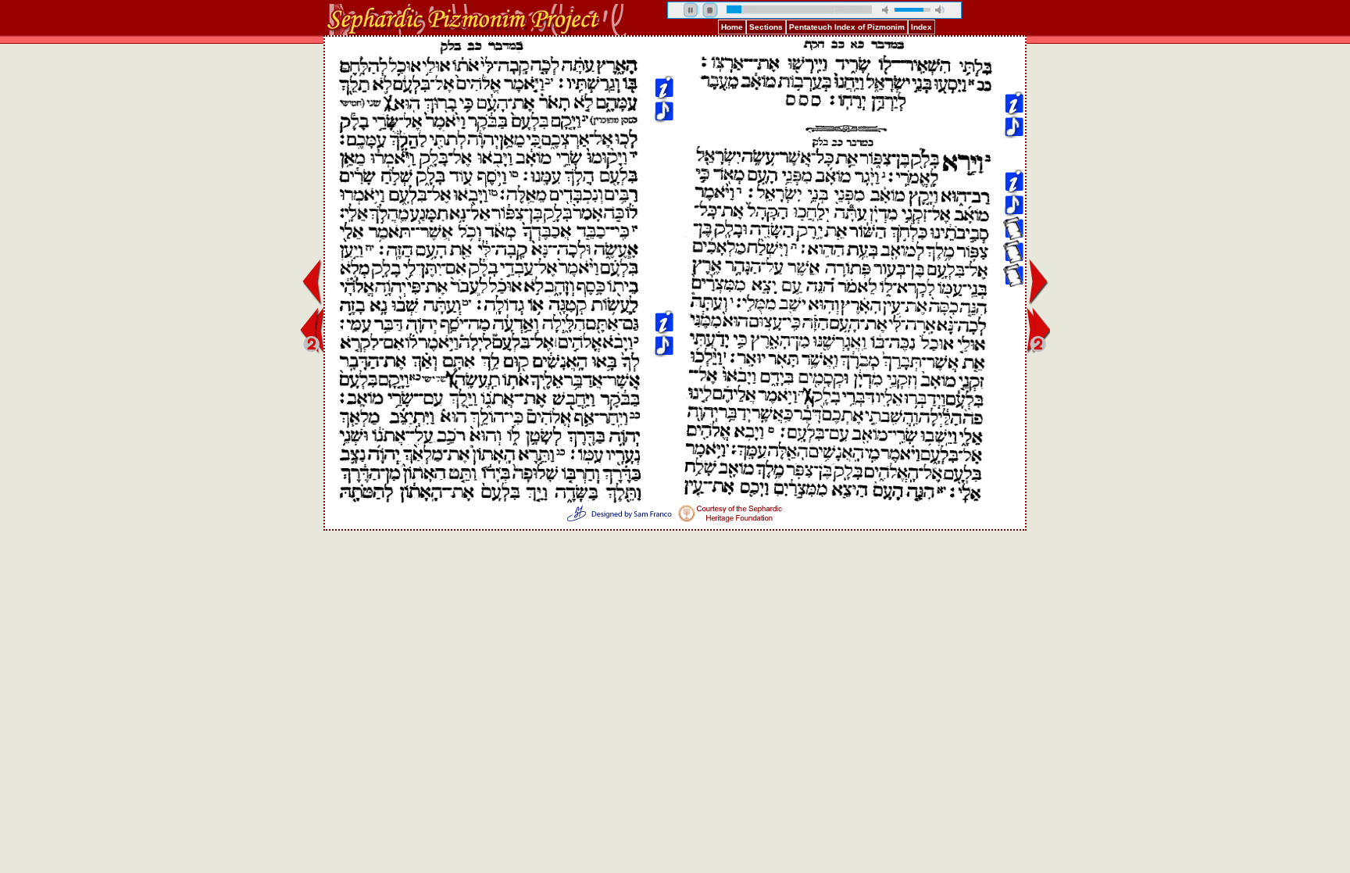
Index (921, 27)
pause (691, 10)
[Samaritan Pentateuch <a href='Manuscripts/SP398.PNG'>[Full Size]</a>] (1013, 149)
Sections (766, 27)
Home (732, 27)
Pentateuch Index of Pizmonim (847, 27)
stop (710, 10)
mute (886, 9)
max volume (940, 9)
